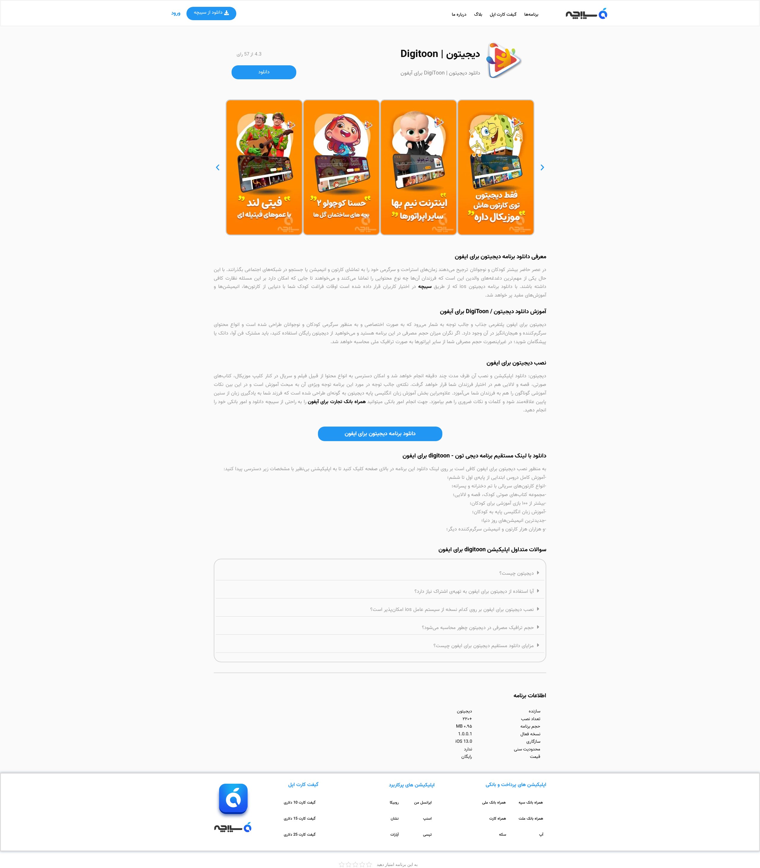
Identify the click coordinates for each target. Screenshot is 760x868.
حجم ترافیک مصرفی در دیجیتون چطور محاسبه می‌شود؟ (478, 628)
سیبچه (425, 287)
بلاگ (478, 15)
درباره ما (459, 15)
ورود (175, 13)
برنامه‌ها (531, 15)
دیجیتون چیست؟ (516, 573)
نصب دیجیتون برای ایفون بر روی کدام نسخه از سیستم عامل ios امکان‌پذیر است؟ (452, 610)
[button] (211, 13)
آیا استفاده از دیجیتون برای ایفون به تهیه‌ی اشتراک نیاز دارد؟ (474, 591)
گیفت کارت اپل (503, 15)
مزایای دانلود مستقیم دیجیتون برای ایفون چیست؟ (483, 646)
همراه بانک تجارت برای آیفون (337, 402)
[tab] (380, 572)
